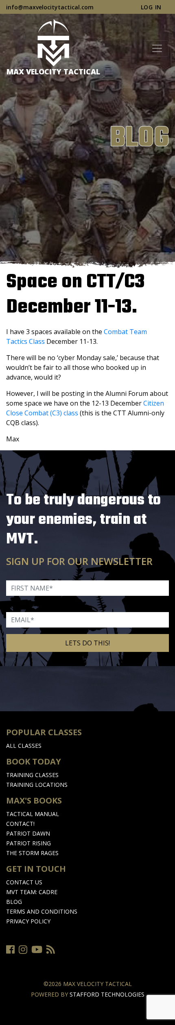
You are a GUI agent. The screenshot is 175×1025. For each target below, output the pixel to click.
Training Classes (32, 775)
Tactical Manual (32, 814)
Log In (151, 7)
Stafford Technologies (107, 994)
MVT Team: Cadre (31, 892)
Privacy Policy (28, 921)
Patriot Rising (28, 843)
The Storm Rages (32, 853)
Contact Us (24, 882)
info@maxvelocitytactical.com (50, 7)
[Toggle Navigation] (157, 48)
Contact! (20, 823)
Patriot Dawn (28, 833)
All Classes (24, 745)
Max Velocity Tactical (53, 71)
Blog (14, 902)
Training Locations (37, 784)
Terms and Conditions (41, 911)
